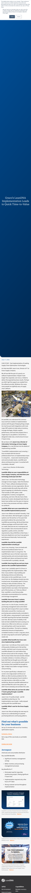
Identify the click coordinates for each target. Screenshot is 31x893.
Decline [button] (18, 16)
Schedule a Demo (7, 734)
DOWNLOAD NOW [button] (7, 744)
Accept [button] (12, 16)
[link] (15, 803)
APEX (4, 886)
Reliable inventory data (20, 890)
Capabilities (19, 886)
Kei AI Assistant (6, 889)
